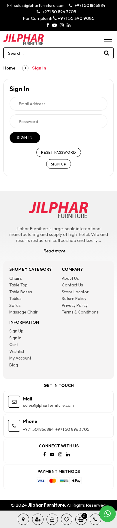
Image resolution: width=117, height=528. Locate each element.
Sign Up (16, 331)
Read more (54, 251)
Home (9, 68)
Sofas (15, 305)
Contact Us (72, 285)
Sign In (15, 338)
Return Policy (74, 298)
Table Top (18, 285)
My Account (20, 358)
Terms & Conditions (80, 312)
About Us (70, 278)
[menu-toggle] (108, 39)
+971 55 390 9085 (75, 18)
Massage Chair (23, 312)
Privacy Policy (75, 305)
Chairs (15, 278)
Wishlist (16, 351)
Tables (15, 298)
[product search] (107, 53)
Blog (13, 365)
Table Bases (20, 292)
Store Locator (75, 292)
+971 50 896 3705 (58, 11)
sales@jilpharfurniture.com (38, 5)
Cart (13, 344)
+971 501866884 (89, 5)
